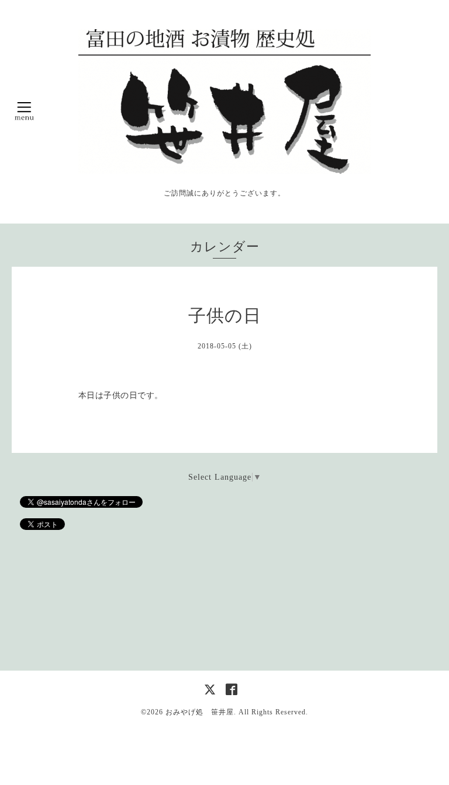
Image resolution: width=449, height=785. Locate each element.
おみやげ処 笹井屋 (199, 712)
